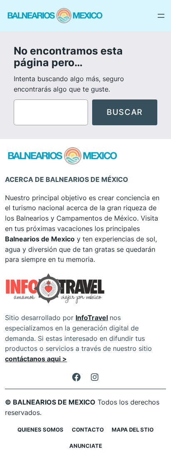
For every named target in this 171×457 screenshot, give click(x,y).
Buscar (125, 112)
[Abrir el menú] (161, 16)
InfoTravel (92, 317)
